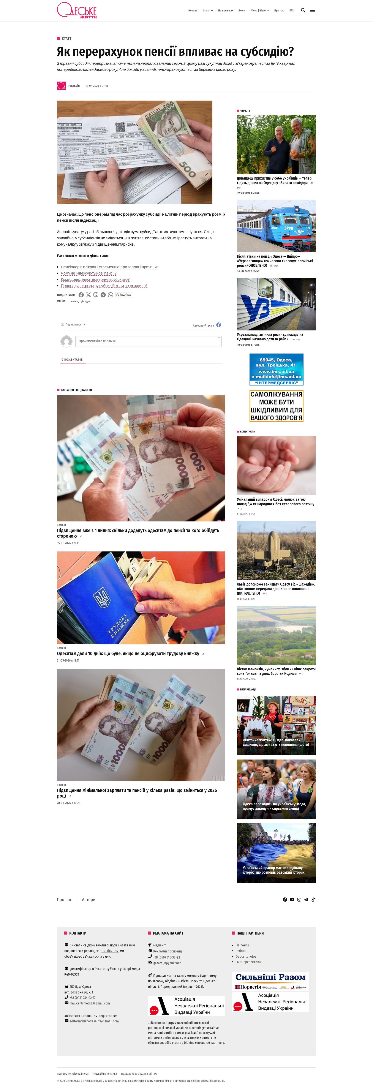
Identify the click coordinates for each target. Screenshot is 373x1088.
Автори (88, 899)
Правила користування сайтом (139, 1073)
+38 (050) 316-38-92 (166, 957)
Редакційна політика (105, 1073)
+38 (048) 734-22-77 (82, 998)
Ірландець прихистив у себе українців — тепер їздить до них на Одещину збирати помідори (274, 180)
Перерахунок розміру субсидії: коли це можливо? (104, 285)
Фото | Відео (258, 10)
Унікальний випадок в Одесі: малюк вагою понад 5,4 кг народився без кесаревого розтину (275, 501)
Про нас (279, 10)
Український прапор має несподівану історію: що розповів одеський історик (274, 870)
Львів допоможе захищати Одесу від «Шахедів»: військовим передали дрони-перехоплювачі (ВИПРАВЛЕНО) (276, 588)
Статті (206, 10)
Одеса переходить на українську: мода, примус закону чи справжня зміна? (274, 806)
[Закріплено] (312, 10)
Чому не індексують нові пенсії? (88, 273)
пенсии (74, 301)
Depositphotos (246, 956)
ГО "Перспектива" (249, 962)
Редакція (74, 86)
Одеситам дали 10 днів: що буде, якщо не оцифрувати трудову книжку (128, 653)
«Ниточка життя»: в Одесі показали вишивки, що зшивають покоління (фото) (276, 742)
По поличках (225, 10)
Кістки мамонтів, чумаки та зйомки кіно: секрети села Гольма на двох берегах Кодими (276, 671)
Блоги (242, 10)
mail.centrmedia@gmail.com (90, 1003)
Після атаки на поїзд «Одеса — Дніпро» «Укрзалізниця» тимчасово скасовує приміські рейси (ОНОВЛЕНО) (275, 261)
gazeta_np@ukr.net (167, 963)
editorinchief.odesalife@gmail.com (94, 1021)
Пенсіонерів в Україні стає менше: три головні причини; (109, 266)
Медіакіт (159, 945)
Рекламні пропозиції (168, 951)
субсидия (85, 301)
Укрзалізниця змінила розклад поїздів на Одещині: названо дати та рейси (270, 336)
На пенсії (242, 945)
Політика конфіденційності (73, 1073)
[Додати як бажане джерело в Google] (123, 294)
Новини (193, 10)
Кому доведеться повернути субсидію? (95, 279)
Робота (241, 951)
